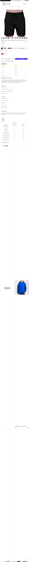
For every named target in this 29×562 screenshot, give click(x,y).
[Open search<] (22, 3)
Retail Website (2, 0)
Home (2, 6)
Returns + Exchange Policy (5, 142)
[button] (27, 56)
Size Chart (4, 76)
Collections (5, 6)
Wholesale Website (7, 0)
